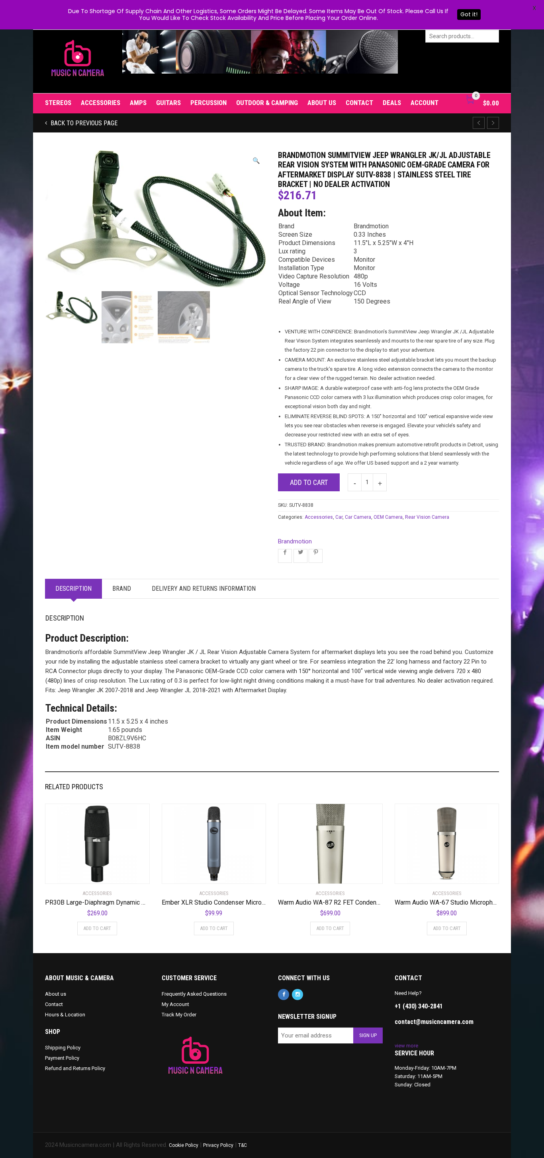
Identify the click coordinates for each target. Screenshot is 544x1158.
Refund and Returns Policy (75, 1068)
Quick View (67, 873)
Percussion (208, 103)
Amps (138, 103)
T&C (242, 1145)
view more (406, 1046)
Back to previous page (83, 123)
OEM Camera (388, 517)
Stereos (58, 103)
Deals (392, 103)
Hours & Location (65, 1015)
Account (424, 103)
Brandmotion (295, 541)
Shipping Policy (62, 1048)
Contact (359, 103)
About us (321, 103)
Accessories (100, 103)
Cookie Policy (183, 1145)
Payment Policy (62, 1058)
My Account (175, 1004)
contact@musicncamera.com (434, 1022)
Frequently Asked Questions (194, 994)
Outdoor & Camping (267, 103)
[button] (256, 160)
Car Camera (358, 517)
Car (338, 517)
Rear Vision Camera (427, 517)
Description (73, 588)
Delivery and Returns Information (204, 588)
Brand (121, 588)
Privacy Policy (218, 1145)
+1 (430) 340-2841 (419, 1006)
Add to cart (309, 482)
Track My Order (179, 1015)
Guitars (168, 103)
